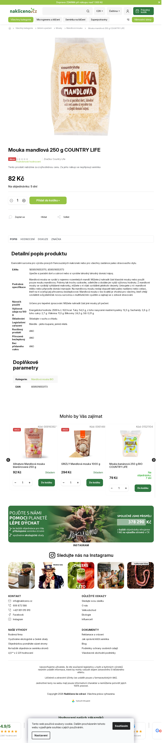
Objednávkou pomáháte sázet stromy (27, 643)
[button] (34, 480)
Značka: (54, 159)
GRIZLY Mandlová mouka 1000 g (80, 463)
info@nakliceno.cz (22, 601)
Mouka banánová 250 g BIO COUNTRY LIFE (126, 465)
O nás (85, 605)
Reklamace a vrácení (93, 634)
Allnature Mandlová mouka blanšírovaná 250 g (29, 465)
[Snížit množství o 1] (11, 200)
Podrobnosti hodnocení (28, 161)
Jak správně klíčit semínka (95, 639)
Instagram (18, 619)
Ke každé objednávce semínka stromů (28, 648)
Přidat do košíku (47, 200)
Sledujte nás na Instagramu (85, 555)
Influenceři (87, 619)
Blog (84, 643)
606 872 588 (20, 605)
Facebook (18, 614)
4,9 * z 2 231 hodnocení (20, 652)
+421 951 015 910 (21, 610)
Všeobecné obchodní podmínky (99, 652)
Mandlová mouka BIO (42, 379)
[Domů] (11, 28)
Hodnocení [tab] (27, 239)
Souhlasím (120, 725)
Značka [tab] (56, 239)
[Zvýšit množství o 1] (23, 200)
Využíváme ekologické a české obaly (28, 639)
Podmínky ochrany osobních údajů (100, 648)
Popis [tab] (13, 239)
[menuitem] (20, 19)
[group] (33, 460)
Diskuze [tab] (43, 239)
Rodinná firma (15, 634)
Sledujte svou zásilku (93, 601)
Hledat (89, 12)
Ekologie (86, 614)
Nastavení (39, 735)
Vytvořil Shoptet (83, 701)
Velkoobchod (89, 610)
